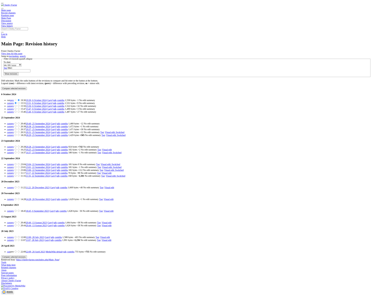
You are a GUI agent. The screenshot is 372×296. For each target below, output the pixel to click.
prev (12, 100)
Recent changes (8, 13)
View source (7, 23)
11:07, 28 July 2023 (35, 240)
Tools (3, 262)
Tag (5, 68)
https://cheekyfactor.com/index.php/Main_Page (37, 259)
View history (7, 26)
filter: (7, 68)
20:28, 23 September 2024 (38, 147)
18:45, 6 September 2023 (37, 211)
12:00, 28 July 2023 (35, 237)
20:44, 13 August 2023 (36, 225)
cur (8, 103)
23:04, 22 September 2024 (38, 164)
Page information (9, 275)
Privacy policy (7, 278)
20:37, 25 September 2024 (38, 129)
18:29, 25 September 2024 (38, 135)
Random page (7, 15)
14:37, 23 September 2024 (38, 152)
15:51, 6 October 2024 (36, 103)
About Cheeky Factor (11, 280)
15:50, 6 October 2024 (36, 106)
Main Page (6, 18)
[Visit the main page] (9, 5)
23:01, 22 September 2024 (38, 167)
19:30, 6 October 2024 (36, 100)
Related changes (8, 267)
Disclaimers (6, 283)
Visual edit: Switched (114, 132)
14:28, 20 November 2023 (38, 199)
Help (3, 37)
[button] (18, 59)
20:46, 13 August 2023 (36, 222)
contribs (60, 100)
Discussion (6, 20)
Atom (3, 270)
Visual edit (107, 149)
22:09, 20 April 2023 (35, 251)
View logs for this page (11, 53)
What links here (8, 265)
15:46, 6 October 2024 (36, 112)
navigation (14, 56)
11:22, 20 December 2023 (38, 187)
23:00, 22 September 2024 (38, 170)
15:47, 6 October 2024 (36, 109)
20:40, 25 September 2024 (38, 123)
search (23, 56)
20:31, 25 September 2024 (38, 132)
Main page (6, 10)
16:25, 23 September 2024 (38, 149)
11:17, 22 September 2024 (38, 173)
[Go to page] (2, 32)
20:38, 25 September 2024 (38, 126)
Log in (4, 34)
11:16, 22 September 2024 (38, 176)
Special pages (7, 273)
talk (55, 100)
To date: (7, 62)
